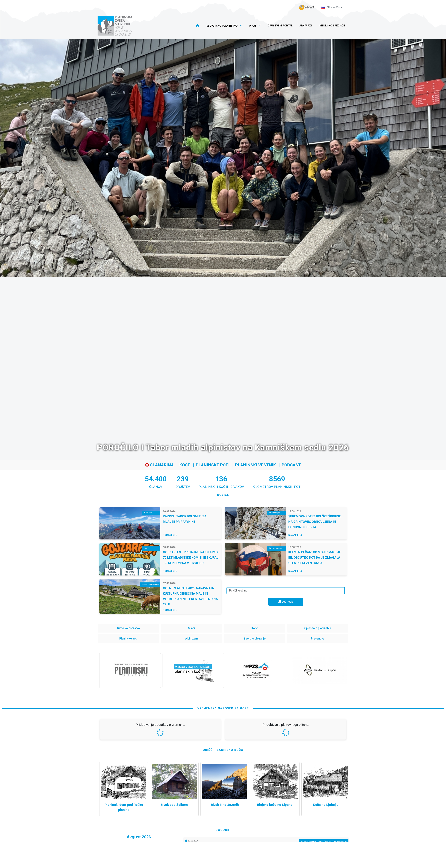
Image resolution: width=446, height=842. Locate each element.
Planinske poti (212, 465)
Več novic (287, 601)
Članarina (161, 465)
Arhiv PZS (306, 25)
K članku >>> (170, 535)
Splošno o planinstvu (317, 628)
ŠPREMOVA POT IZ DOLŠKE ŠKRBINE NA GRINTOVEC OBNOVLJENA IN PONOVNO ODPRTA (314, 521)
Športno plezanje (255, 638)
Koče (184, 465)
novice (223, 495)
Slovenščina (334, 7)
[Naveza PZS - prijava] (306, 7)
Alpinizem (191, 638)
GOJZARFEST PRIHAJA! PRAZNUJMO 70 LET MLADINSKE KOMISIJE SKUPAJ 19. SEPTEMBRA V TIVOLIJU (190, 557)
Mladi (191, 628)
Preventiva (317, 638)
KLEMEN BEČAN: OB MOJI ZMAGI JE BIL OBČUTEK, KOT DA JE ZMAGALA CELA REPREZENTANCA (314, 557)
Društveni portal (280, 25)
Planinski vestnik (255, 465)
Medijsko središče (332, 25)
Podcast (291, 465)
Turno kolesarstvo (128, 628)
